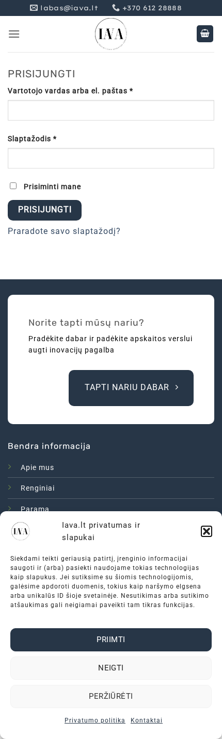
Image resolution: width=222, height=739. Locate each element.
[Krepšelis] (205, 33)
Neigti (111, 668)
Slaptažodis (53, 138)
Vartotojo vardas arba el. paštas (91, 90)
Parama (35, 509)
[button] (206, 531)
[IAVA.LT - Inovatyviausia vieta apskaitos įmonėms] (111, 34)
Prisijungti (45, 209)
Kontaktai (147, 720)
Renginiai (38, 488)
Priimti (111, 639)
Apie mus (37, 467)
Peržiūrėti (111, 696)
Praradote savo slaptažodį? (64, 231)
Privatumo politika (95, 720)
